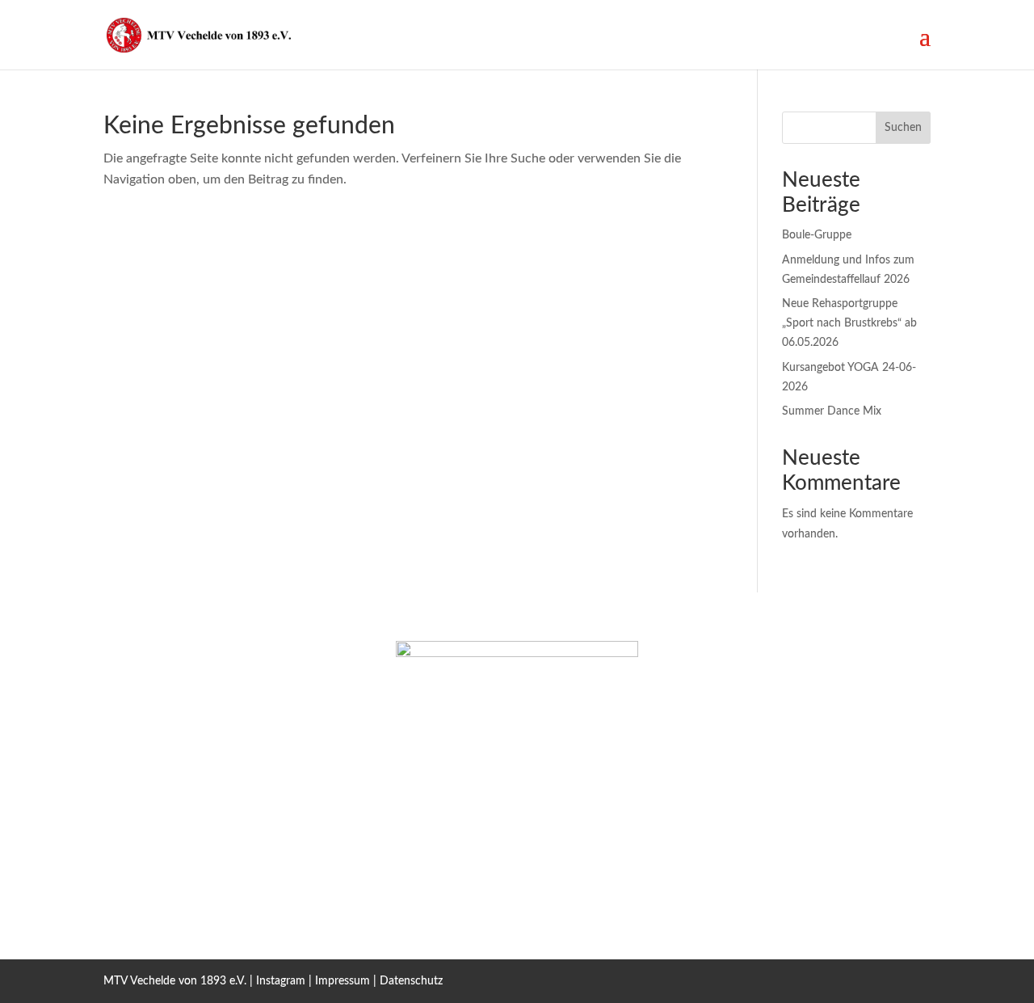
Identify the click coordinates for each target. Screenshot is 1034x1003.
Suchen (903, 127)
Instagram (280, 981)
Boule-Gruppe (816, 235)
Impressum (342, 981)
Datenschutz (411, 981)
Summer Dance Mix (831, 411)
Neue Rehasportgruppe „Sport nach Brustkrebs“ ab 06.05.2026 (849, 323)
